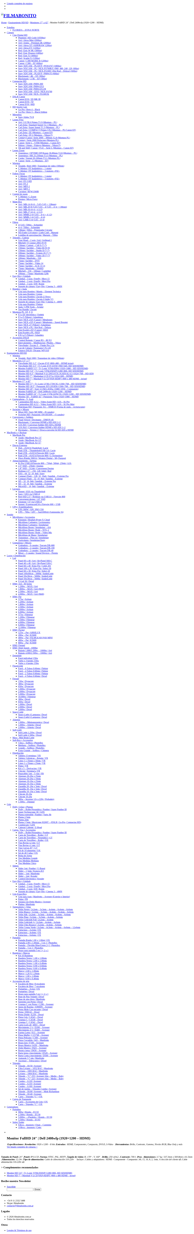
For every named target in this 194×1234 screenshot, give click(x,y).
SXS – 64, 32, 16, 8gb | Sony (31, 473)
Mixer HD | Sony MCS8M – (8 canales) (36, 412)
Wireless (16, 163)
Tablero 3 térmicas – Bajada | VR (33, 758)
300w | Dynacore (26, 684)
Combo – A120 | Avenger (29, 1081)
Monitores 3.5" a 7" (21, 361)
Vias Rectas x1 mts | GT (29, 845)
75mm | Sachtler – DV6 (28, 261)
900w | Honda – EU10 (28, 1112)
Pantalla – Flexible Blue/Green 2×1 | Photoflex (39, 945)
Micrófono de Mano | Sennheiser (33, 535)
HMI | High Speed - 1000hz (25, 648)
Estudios (10, 27)
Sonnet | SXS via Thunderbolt (31, 491)
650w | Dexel (24, 702)
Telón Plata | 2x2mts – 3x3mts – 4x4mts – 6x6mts (40, 917)
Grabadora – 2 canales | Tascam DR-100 (36, 548)
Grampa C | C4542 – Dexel (30, 1022)
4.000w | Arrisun (25, 609)
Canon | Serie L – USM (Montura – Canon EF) (39, 143)
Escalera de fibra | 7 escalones (31, 986)
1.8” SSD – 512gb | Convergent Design (36, 468)
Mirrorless (17, 114)
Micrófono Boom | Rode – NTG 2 (33, 530)
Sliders (15, 866)
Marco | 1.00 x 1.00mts (28, 976)
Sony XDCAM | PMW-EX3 (31, 86)
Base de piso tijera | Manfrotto (31, 999)
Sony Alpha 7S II (26, 117)
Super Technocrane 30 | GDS (31, 812)
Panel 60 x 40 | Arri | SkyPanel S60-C (35, 561)
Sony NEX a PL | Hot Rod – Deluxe (34, 327)
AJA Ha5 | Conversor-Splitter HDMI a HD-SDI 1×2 (41, 427)
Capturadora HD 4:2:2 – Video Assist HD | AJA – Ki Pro (44, 402)
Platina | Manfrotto (26, 904)
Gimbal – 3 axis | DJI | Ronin (31, 284)
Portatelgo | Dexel (26, 991)
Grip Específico (19, 894)
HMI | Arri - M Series (22, 584)
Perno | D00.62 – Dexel (28, 1012)
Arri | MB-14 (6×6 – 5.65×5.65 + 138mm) (37, 204)
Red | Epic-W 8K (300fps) (30, 50)
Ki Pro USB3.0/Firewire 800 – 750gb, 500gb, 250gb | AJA (44, 463)
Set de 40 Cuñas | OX (28, 853)
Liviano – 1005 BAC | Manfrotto (33, 1071)
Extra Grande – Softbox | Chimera (33, 750)
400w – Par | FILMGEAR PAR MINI (35, 637)
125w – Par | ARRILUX (29, 632)
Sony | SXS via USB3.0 (29, 494)
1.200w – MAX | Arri (28, 586)
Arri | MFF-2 (24, 186)
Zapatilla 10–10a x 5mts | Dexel (32, 791)
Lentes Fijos (17, 120)
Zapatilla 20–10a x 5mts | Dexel (32, 789)
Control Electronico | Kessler (31, 878)
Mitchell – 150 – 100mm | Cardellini (34, 271)
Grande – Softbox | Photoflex (31, 748)
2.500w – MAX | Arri (28, 591)
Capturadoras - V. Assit (22, 399)
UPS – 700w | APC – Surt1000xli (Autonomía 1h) (40, 512)
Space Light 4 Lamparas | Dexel (32, 714)
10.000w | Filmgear (27, 696)
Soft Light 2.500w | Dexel (30, 735)
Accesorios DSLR (20, 337)
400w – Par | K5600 (27, 640)
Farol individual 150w (28, 658)
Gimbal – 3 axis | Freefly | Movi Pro (34, 281)
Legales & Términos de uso (19, 1230)
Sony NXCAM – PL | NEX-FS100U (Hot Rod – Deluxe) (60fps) (47, 71)
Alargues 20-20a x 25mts (29, 776)
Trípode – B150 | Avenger (29, 1066)
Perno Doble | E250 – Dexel (31, 1014)
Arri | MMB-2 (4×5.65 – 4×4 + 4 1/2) (35, 214)
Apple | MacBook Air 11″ (29, 443)
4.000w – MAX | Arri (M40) (31, 594)
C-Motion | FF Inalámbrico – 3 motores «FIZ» (39, 171)
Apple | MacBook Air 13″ (29, 440)
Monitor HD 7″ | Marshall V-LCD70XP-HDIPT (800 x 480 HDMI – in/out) (52, 378)
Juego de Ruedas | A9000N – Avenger (35, 1007)
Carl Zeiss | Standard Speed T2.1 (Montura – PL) (40, 125)
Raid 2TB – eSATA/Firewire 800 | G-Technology (40, 455)
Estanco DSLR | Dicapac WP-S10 (33, 350)
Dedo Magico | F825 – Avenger (32, 1048)
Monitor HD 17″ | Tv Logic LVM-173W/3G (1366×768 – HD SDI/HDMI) (52, 384)
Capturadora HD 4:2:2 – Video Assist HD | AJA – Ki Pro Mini (46, 404)
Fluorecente (17, 666)
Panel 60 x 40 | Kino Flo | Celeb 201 (34, 566)
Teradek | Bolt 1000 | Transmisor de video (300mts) (41, 166)
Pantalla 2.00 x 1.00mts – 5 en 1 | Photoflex (37, 943)
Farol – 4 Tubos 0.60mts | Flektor (33, 671)
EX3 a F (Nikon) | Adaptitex (31, 335)
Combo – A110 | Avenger (29, 1084)
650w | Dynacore (26, 686)
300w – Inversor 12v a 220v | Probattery (36, 799)
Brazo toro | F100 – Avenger (31, 1043)
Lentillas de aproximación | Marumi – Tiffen (38, 235)
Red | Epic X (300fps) (28, 55)
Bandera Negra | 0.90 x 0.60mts (32, 966)
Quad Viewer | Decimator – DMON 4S (36, 420)
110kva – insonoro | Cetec (29, 1127)
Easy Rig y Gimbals (21, 276)
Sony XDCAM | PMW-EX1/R (32, 89)
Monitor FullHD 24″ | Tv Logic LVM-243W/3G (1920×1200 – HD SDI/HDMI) (54, 394)
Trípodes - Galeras (20, 237)
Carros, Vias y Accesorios (24, 830)
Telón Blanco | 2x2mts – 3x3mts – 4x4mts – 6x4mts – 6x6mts (46, 912)
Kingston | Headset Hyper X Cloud (34, 519)
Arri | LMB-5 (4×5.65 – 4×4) (31, 220)
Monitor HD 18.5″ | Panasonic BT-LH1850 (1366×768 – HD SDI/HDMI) (51, 386)
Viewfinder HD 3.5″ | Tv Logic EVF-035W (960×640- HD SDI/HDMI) (51, 366)
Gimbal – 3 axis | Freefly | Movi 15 (34, 278)
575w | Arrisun (25, 599)
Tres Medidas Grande (27, 858)
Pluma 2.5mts (24, 817)
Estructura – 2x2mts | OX (29, 930)
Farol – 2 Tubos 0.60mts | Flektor (33, 673)
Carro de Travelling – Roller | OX (33, 840)
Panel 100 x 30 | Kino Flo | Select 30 (34, 568)
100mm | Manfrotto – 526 (29, 258)
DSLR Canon (18, 96)
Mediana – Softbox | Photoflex (32, 745)
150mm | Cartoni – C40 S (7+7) (32, 245)
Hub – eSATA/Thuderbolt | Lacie (33, 448)
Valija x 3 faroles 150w (28, 661)
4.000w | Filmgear (26, 622)
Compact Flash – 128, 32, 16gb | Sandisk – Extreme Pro (43, 476)
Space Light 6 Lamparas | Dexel (32, 717)
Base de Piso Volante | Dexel (31, 996)
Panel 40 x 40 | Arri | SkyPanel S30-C (35, 563)
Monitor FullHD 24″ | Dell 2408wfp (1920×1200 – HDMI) (45, 391)
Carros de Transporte (21, 1099)
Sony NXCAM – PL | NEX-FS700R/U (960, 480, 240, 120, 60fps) (48, 68)
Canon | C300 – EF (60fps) (30, 63)
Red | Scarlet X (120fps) (29, 58)
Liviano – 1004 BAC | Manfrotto (33, 1073)
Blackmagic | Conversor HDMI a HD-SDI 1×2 (39, 422)
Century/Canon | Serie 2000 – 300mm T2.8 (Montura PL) (44, 137)
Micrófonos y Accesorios (23, 517)
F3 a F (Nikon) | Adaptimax (30, 317)
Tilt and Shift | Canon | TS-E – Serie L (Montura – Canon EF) (46, 148)
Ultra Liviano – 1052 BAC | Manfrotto (35, 1068)
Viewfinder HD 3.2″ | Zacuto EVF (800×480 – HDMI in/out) (46, 363)
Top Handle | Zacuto (27, 309)
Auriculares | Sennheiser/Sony (31, 540)
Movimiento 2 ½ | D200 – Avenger (34, 1027)
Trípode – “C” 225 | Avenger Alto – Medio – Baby (41, 1078)
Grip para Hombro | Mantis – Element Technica (39, 291)
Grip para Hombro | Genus (30, 294)
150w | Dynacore (26, 681)
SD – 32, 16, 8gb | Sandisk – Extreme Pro (37, 481)
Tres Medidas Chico (27, 863)
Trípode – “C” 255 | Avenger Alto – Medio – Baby (41, 1076)
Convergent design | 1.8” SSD (31, 499)
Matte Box (17, 202)
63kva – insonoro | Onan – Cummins (34, 1125)
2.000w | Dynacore (26, 691)
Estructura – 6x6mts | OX (29, 935)
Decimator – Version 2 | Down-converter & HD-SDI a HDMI (46, 430)
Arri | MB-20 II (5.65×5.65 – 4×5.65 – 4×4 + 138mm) (42, 207)
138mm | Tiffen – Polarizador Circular (35, 230)
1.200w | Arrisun (25, 602)
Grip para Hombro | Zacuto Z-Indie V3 (35, 299)
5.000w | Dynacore (26, 694)
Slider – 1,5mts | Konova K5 (31, 871)
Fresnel (15, 678)
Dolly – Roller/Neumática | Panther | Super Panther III (42, 809)
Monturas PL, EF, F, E (22, 312)
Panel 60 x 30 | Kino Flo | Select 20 (34, 571)
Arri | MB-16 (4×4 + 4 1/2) (30, 209)
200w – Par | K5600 (27, 635)
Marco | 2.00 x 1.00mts (28, 971)
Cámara (10, 32)
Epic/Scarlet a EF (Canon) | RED (33, 330)
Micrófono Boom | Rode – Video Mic (35, 532)
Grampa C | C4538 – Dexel (30, 1019)
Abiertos (16, 719)
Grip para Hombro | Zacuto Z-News (34, 296)
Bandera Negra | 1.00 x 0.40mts (32, 963)
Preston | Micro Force (27, 199)
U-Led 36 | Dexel (26, 581)
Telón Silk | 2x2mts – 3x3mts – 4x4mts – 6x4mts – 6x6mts (44, 914)
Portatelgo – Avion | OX (29, 989)
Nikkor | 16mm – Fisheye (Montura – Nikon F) (39, 145)
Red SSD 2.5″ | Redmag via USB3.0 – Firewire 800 (41, 496)
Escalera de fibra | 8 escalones (31, 984)
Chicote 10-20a (25, 796)
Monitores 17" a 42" (21, 381)
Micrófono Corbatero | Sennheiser (33, 525)
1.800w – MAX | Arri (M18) (31, 589)
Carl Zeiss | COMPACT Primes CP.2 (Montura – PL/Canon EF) (47, 130)
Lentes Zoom (18, 150)
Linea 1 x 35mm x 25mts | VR (31, 763)
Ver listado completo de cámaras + (22, 1147)
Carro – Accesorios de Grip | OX (33, 1102)
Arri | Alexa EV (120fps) (29, 48)
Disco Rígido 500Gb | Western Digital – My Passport (42, 458)
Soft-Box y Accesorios (22, 740)
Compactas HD (19, 81)
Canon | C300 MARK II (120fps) (33, 61)
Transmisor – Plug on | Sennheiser (33, 537)
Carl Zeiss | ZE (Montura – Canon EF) (35, 132)
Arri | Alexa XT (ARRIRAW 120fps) (35, 45)
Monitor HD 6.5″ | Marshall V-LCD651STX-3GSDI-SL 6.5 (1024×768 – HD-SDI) (56, 373)
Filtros (15, 222)
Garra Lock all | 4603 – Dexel (31, 1025)
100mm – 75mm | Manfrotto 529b (33, 273)
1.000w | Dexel (25, 704)
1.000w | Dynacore (26, 689)
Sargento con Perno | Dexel (30, 1002)
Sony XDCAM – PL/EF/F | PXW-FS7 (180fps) (39, 66)
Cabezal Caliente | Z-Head (30, 827)
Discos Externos (19, 445)
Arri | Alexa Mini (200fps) (30, 40)
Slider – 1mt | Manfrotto (29, 873)
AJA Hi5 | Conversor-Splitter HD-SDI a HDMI (39, 425)
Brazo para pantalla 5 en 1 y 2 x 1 (33, 950)
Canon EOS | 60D (26, 104)
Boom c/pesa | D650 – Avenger (32, 1050)
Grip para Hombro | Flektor (30, 304)
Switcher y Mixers (20, 409)
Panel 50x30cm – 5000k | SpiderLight (35, 576)
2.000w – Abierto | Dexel (29, 727)
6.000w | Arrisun (25, 612)
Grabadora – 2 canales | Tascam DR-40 (35, 550)
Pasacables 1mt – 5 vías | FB (31, 773)
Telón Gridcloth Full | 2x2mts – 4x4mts (35, 919)
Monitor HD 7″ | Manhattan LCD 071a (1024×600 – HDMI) (45, 376)
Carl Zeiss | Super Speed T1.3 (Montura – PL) (39, 127)
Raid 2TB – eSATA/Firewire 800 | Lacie (36, 453)
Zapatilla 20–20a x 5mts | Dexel (32, 786)
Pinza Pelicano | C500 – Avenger (33, 1037)
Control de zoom (20, 194)
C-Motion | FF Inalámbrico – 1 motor (35, 168)
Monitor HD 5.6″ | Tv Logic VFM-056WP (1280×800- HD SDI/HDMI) (51, 371)
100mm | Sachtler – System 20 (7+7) (34, 253)
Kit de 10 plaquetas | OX (29, 850)
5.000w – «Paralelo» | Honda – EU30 (35, 1117)
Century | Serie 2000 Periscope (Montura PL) (38, 140)
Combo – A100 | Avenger (29, 1086)
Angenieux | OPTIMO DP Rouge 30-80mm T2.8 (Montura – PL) (47, 153)
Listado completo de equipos (20, 3)
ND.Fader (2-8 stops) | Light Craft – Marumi (38, 232)
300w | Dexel (24, 699)
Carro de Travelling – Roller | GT (33, 835)
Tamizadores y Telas (21, 907)
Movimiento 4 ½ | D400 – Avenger (34, 1030)
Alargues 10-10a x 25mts (29, 781)
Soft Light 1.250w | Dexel (30, 732)
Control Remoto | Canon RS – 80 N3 (35, 340)
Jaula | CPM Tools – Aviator (30, 307)
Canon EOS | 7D (26, 102)
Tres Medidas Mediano (28, 861)
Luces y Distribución (16, 555)
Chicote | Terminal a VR (29, 771)
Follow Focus (18, 173)
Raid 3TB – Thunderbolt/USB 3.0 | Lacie (37, 450)
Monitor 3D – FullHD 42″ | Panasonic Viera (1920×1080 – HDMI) (48, 396)
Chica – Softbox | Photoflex (30, 743)
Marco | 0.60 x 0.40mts (28, 978)
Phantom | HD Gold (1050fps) (31, 37)
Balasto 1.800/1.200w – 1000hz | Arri (35, 650)
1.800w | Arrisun (25, 604)
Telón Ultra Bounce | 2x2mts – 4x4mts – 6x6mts (40, 925)
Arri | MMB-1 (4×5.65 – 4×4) (31, 217)
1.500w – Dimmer (26, 802)
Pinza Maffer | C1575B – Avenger (33, 1035)
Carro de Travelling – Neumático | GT (35, 837)
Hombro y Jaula (19, 289)
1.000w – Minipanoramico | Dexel (33, 722)
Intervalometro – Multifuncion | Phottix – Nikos (39, 343)
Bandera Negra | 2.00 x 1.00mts (32, 961)
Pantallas (16, 937)
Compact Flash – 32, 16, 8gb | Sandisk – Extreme (40, 478)
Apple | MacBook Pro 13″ (30, 437)
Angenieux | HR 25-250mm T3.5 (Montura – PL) (40, 155)
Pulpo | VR (23, 766)
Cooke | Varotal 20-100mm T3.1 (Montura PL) (39, 158)
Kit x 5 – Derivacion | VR (29, 768)
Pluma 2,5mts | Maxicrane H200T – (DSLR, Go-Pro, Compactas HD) (49, 822)
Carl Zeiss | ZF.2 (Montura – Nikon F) (35, 135)
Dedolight (16, 655)
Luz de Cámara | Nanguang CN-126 (34, 348)
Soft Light (17, 730)
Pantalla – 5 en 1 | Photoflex (30, 948)
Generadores (12, 1107)
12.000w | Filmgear (27, 627)
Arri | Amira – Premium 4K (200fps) (34, 43)
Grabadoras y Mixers (21, 543)
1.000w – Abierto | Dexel (29, 725)
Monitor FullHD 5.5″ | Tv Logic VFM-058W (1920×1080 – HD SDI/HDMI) (53, 368)
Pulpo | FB (23, 899)
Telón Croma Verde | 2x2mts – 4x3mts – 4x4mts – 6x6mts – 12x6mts (49, 927)
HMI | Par (16, 596)
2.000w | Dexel (25, 707)
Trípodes (16, 1063)
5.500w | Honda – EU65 (29, 1119)
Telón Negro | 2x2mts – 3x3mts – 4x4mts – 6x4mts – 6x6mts (45, 909)
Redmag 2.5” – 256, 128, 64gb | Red (34, 471)
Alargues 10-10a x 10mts (29, 784)
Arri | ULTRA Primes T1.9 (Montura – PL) (37, 122)
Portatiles (16, 1109)
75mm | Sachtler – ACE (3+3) (31, 266)
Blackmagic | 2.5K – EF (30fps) (32, 78)
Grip (9, 804)
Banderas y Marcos (21, 953)
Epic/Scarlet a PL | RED (29, 332)
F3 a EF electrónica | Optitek (31, 314)
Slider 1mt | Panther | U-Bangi (31, 868)
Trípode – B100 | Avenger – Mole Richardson (38, 1091)
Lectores (16, 489)
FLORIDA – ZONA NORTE (25, 30)
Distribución (18, 753)
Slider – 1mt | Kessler (27, 876)
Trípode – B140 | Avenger (29, 1094)
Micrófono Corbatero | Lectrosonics (34, 522)
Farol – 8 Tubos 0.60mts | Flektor (33, 668)
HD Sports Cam (19, 107)
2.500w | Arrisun (25, 607)
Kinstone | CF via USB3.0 (30, 502)
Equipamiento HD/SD (17, 353)
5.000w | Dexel (25, 709)
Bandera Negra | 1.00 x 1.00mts (32, 958)
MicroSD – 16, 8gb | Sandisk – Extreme (36, 486)
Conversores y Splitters (22, 417)
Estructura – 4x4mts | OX (29, 932)
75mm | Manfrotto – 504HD (30, 268)
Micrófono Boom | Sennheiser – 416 (34, 527)
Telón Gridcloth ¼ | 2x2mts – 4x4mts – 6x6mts (39, 922)
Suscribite (11, 1186)
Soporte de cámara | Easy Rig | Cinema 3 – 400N (40, 286)
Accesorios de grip (20, 981)
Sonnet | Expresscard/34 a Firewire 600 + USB (39, 504)
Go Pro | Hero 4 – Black (29, 109)
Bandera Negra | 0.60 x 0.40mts (32, 968)
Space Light (17, 712)
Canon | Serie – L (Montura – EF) (33, 161)
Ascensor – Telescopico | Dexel (32, 1061)
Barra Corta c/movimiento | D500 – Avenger (38, 1055)
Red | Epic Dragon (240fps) (30, 53)
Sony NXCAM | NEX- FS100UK (33, 94)
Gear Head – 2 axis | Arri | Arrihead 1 (35, 240)
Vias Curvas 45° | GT (27, 848)
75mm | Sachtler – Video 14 (30, 263)
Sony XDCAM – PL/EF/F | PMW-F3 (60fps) (38, 73)
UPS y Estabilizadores (22, 507)
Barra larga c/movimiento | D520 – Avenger (37, 1053)
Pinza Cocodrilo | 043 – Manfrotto (33, 1040)
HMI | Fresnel (18, 645)
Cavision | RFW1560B (28, 191)
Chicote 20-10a (25, 794)
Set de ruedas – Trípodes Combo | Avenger (37, 1089)
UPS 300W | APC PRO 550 (31, 509)
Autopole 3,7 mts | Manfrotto (31, 1058)
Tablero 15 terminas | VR (29, 755)
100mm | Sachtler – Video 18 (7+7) (34, 255)
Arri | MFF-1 (24, 189)
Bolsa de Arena (25, 855)
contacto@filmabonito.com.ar (20, 1206)
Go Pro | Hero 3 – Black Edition (32, 112)
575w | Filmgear (25, 614)
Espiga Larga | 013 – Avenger (31, 1032)
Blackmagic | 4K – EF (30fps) (31, 76)
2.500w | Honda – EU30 (29, 1114)
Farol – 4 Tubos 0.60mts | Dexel (32, 676)
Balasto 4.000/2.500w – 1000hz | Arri (35, 653)
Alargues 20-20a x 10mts (29, 778)
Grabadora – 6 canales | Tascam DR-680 (36, 545)
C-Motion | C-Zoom (27, 196)
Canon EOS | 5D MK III (29, 99)
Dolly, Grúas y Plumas (22, 807)
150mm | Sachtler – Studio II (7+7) (33, 250)
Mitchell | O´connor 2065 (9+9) (32, 243)
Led (14, 558)
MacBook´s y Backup (17, 432)
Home (4, 22)
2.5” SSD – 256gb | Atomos (30, 466)
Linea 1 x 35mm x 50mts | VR (31, 761)
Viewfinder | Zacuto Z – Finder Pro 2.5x (36, 345)
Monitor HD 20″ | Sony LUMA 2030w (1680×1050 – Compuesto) (48, 389)
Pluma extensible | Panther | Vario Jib (34, 814)
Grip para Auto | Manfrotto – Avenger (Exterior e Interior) (44, 896)
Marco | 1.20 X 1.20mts (28, 973)
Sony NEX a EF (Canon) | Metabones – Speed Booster (43, 322)
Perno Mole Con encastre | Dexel (33, 1009)
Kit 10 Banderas (25, 955)
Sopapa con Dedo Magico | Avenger (34, 902)
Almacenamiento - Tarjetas (24, 461)
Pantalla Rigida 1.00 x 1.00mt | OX (34, 940)
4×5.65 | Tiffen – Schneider (30, 225)
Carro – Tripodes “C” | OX (30, 1096)
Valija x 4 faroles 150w (28, 663)
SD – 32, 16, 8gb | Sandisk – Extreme (35, 484)
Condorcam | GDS (26, 825)
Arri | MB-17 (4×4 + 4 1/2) (30, 212)
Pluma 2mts (23, 819)
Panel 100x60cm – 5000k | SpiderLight (35, 573)
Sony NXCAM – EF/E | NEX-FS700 (35, 91)
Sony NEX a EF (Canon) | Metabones (35, 320)
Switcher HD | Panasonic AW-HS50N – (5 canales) (41, 414)
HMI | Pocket (18, 630)
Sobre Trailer (18, 1122)
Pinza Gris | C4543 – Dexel (30, 1017)
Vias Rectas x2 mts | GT (29, 843)
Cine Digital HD (19, 35)
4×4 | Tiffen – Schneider (29, 227)
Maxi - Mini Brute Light (23, 737)
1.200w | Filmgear (26, 617)
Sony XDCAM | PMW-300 (30, 84)
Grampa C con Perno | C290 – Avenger (36, 1004)
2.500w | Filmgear (26, 619)
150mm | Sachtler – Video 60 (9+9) (34, 248)
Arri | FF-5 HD (25, 181)
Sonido (10, 514)
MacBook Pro (18, 435)
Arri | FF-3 (23, 184)
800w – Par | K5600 (27, 643)
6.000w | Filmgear (26, 625)
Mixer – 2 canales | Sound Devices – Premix (38, 553)
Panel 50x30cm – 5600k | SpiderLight (35, 578)
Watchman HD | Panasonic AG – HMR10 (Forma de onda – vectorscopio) (51, 407)
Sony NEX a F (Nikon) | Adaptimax (34, 325)
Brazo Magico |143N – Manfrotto (33, 1045)
